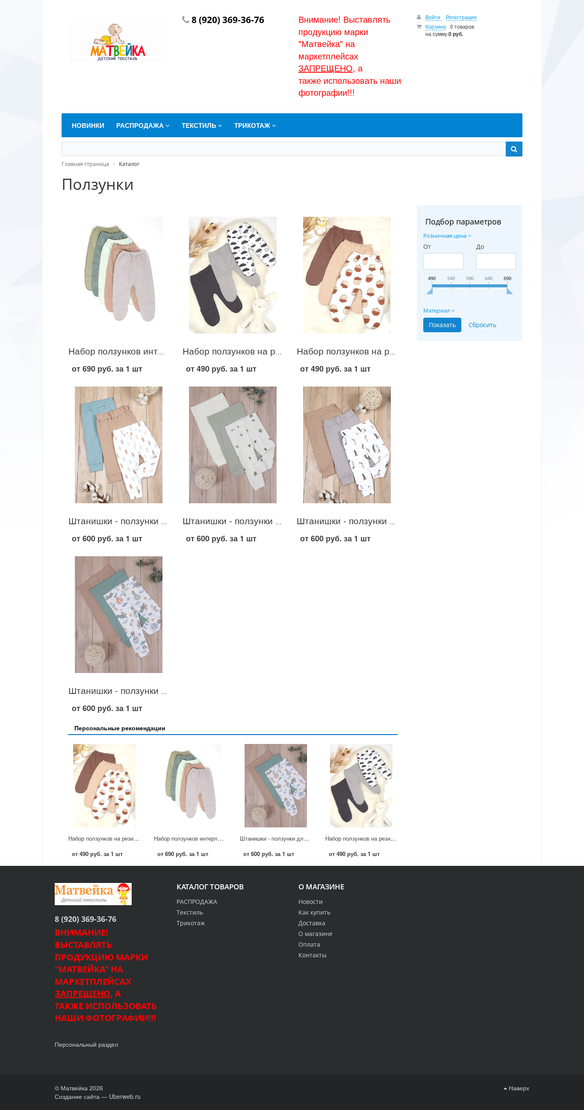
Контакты (312, 955)
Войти (433, 17)
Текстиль (190, 912)
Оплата (309, 944)
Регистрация (461, 17)
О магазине (315, 934)
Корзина (435, 26)
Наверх (518, 1087)
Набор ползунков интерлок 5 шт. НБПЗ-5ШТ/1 (165, 350)
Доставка (311, 923)
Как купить (314, 912)
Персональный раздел (86, 1044)
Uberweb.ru (125, 1096)
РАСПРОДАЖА (197, 901)
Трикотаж (191, 923)
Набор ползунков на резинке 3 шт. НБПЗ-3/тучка (388, 838)
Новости (310, 901)
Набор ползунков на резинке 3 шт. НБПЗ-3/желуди (134, 838)
